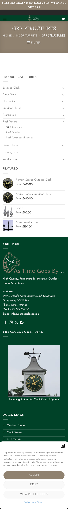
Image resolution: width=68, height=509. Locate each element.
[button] (63, 446)
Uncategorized (11, 152)
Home (7, 35)
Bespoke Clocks (12, 88)
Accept (34, 475)
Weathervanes (11, 159)
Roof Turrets (26, 35)
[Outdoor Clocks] (34, 18)
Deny (34, 484)
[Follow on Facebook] (5, 323)
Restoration (9, 115)
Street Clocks (10, 145)
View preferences (34, 494)
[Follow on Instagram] (11, 323)
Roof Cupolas (13, 132)
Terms (39, 502)
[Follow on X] (16, 323)
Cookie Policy (30, 502)
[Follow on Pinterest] (22, 323)
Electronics (9, 101)
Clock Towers (10, 94)
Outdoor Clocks (12, 108)
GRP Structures (14, 127)
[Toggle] (63, 88)
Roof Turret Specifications (19, 138)
